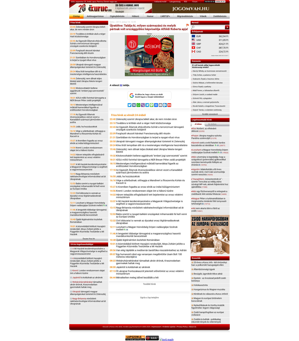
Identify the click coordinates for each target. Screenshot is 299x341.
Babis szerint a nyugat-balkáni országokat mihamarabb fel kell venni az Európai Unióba (87, 186)
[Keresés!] (227, 27)
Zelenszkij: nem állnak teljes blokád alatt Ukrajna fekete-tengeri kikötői (86, 81)
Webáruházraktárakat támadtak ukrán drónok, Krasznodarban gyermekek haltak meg (148, 262)
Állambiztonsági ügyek (204, 269)
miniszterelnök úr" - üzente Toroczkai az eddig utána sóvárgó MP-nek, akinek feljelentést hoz (209, 183)
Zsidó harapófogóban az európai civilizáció (207, 313)
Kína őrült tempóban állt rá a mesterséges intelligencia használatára (88, 72)
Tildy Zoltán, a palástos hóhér (203, 75)
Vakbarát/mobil (160, 2)
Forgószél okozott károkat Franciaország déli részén (85, 51)
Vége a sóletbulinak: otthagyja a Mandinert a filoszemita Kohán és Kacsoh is (87, 134)
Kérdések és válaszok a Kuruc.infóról (211, 294)
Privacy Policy (182, 327)
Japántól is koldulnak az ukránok (133, 267)
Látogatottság (174, 2)
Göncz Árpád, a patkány (201, 87)
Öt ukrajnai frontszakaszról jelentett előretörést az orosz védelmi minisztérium (150, 272)
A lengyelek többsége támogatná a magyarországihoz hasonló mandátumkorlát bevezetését (88, 212)
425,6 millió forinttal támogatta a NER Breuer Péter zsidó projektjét (88, 99)
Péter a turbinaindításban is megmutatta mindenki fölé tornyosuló (208, 201)
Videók (203, 16)
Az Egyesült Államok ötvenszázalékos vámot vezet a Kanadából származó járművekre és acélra (86, 118)
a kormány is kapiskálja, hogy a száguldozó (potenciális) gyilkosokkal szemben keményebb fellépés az (208, 161)
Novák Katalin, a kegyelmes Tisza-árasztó (208, 106)
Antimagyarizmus (95, 16)
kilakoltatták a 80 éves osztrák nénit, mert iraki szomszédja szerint (208, 172)
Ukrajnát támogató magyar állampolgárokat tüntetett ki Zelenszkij (88, 65)
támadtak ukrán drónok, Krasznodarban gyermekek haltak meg (86, 284)
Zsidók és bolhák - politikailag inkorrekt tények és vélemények (206, 320)
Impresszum (156, 327)
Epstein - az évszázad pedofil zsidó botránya (208, 279)
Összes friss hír (89, 239)
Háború (135, 16)
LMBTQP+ (165, 16)
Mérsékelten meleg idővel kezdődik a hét (137, 277)
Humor (150, 16)
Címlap (76, 16)
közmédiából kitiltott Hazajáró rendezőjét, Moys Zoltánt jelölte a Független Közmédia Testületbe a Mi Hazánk (87, 262)
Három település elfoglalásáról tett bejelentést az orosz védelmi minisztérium (87, 157)
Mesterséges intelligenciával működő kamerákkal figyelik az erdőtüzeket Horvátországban (86, 107)
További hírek (149, 284)
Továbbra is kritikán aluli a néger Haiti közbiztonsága (87, 35)
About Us (192, 327)
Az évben (212, 124)
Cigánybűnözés (117, 16)
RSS (185, 2)
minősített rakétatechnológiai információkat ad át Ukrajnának (88, 301)
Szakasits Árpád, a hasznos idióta (205, 79)
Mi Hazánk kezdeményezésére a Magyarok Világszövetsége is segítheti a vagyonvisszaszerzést (88, 251)
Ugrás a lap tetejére (149, 297)
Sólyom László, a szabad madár (204, 94)
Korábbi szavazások (210, 114)
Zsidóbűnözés (219, 16)
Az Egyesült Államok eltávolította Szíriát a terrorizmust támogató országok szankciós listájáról (88, 43)
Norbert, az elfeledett (203, 129)
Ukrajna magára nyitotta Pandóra (206, 136)
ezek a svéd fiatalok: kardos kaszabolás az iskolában (208, 143)
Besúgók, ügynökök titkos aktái (208, 274)
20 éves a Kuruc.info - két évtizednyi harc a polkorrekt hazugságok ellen (209, 263)
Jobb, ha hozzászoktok (83, 126)
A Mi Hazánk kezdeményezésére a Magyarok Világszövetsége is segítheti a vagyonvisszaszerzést (88, 167)
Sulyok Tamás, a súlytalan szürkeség (206, 110)
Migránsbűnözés (185, 16)
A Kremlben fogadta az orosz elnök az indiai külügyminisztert (86, 141)
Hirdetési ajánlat (168, 327)
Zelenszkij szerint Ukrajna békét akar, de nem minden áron (87, 28)
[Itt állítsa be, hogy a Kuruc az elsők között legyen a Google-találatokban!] (149, 99)
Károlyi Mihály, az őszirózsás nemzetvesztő (209, 71)
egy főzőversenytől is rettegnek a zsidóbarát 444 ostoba (209, 192)
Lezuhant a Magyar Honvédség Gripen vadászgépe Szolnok (87, 204)
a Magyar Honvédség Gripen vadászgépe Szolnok (209, 151)
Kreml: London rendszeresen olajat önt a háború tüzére (86, 148)
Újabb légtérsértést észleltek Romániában (86, 220)
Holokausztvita (201, 285)
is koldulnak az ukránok (87, 277)
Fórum (194, 2)
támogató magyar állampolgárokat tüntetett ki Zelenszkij (88, 292)
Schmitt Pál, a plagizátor (201, 98)
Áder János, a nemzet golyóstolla (205, 102)
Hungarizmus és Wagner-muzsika (209, 289)
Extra (112, 22)
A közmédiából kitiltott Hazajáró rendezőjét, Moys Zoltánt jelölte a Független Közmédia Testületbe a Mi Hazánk (87, 230)
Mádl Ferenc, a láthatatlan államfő (205, 90)
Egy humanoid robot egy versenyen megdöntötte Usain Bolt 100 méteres (149, 255)
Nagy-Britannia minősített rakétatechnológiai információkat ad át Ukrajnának (88, 176)
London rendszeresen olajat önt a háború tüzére (87, 271)
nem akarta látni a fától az (205, 209)
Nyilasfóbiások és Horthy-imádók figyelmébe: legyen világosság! (207, 306)
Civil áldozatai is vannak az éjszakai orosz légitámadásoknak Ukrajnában (85, 196)
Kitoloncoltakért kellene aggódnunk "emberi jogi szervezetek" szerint (87, 91)
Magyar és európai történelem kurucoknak (206, 299)
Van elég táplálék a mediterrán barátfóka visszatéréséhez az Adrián (151, 250)
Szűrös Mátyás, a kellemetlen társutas (207, 83)
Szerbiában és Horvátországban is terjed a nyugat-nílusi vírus (88, 58)
